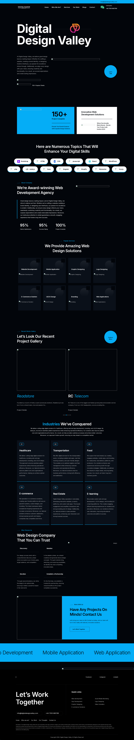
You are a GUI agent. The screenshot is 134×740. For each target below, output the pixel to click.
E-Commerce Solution (29, 297)
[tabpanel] (41, 380)
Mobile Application (52, 269)
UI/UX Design (51, 297)
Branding (74, 297)
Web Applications (102, 297)
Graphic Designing (78, 269)
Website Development (29, 269)
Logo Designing (101, 269)
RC (78, 396)
